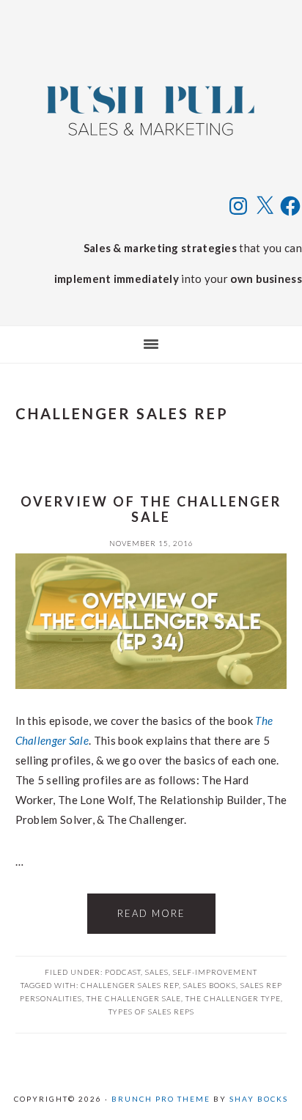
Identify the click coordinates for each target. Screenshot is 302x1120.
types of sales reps (151, 1011)
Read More (151, 913)
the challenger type (233, 998)
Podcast (123, 972)
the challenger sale (133, 998)
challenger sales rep (130, 985)
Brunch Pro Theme (160, 1098)
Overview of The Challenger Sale (151, 509)
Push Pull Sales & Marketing (151, 110)
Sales (157, 972)
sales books (209, 985)
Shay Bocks (258, 1098)
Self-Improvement (215, 972)
